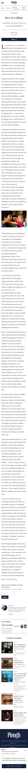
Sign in (13, 753)
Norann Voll (14, 32)
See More (10, 614)
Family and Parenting (12, 579)
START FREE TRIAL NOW (14, 766)
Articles (8, 8)
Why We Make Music (16, 8)
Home (2, 8)
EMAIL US (17, 626)
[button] (2, 2)
